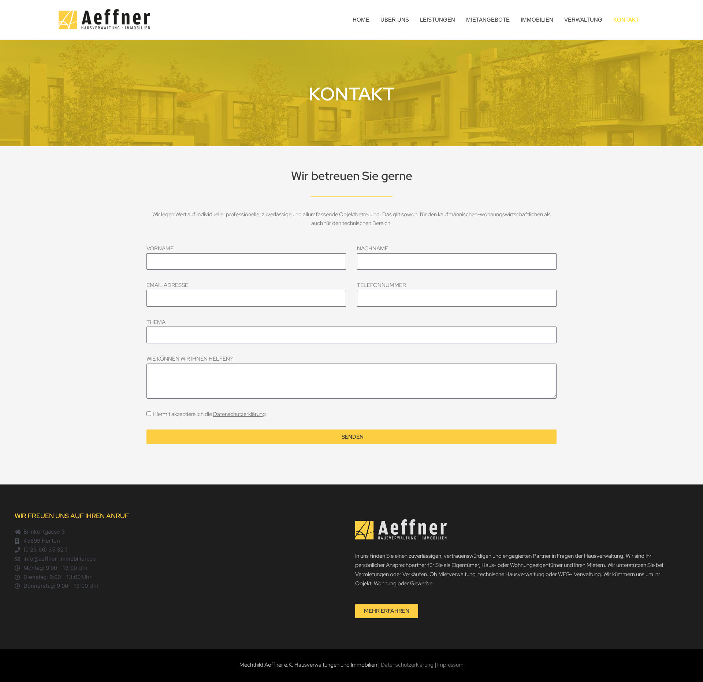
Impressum (450, 664)
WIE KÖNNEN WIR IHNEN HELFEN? (189, 358)
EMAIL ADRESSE (167, 285)
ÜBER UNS (394, 19)
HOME (361, 19)
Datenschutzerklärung (239, 414)
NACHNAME (372, 248)
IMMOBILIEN (537, 19)
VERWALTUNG (583, 19)
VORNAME (160, 248)
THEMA (155, 322)
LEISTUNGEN (437, 19)
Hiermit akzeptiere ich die (209, 414)
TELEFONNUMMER (381, 285)
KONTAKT (626, 19)
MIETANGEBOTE (488, 19)
